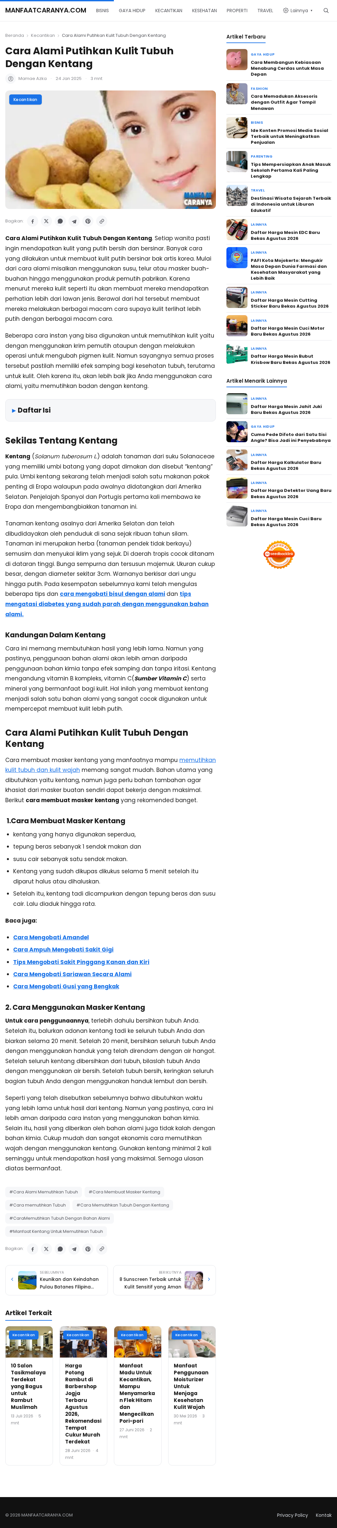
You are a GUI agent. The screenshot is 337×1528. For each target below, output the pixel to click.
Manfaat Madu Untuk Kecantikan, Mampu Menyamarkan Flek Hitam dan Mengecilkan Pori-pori (137, 1393)
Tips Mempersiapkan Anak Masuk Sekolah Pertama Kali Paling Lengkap (291, 170)
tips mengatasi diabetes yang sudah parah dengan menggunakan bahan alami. (107, 604)
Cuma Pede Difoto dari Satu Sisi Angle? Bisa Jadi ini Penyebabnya (291, 437)
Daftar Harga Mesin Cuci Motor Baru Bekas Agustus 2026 (287, 331)
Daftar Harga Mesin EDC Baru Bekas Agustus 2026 (285, 235)
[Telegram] (74, 221)
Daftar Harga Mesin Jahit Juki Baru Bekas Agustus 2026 (286, 409)
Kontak (324, 1515)
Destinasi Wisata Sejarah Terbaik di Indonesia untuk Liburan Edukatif (291, 204)
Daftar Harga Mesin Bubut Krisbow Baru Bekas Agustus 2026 (290, 359)
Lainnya (259, 224)
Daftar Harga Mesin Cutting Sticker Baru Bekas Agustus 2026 (290, 303)
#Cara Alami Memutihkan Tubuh (43, 1192)
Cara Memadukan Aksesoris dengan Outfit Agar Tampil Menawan (284, 102)
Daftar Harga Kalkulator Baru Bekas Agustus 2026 (286, 465)
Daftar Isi (34, 410)
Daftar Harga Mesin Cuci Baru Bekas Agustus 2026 (286, 522)
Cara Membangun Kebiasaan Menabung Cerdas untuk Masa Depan (287, 68)
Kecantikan (43, 35)
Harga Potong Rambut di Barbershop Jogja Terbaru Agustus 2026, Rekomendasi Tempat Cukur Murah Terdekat (83, 1403)
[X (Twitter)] (46, 221)
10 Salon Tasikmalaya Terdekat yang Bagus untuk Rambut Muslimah (28, 1386)
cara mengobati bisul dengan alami (112, 594)
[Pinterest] (87, 221)
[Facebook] (32, 221)
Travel (258, 190)
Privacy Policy (292, 1515)
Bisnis (257, 122)
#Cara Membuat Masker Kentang (124, 1192)
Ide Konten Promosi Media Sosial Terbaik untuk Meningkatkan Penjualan (289, 136)
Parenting (261, 156)
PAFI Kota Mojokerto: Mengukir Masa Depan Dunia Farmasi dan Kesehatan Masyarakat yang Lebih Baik (289, 269)
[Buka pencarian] (326, 10)
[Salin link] (101, 221)
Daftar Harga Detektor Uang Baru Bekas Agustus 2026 (291, 493)
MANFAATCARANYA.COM (45, 10)
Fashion (259, 88)
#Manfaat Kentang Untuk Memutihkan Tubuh (56, 1231)
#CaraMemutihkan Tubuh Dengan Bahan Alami (59, 1218)
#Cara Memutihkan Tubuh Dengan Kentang (122, 1205)
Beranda (14, 35)
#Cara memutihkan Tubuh (37, 1205)
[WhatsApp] (60, 221)
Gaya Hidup (262, 54)
